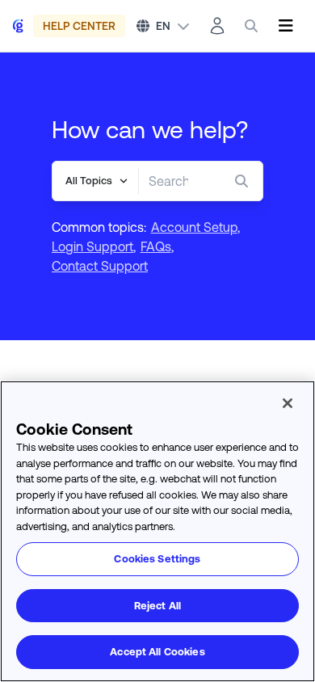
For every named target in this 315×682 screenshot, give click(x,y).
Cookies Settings (157, 559)
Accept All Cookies (157, 652)
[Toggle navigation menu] (285, 25)
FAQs (156, 246)
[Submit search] (244, 181)
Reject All (157, 606)
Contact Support (100, 266)
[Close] (287, 403)
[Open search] (251, 26)
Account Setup (194, 227)
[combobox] (168, 181)
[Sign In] (217, 26)
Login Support (92, 246)
